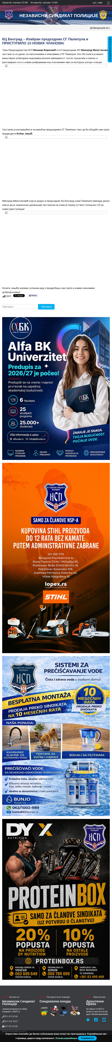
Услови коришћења (66, 1038)
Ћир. (100, 3)
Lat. (95, 3)
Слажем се (87, 1038)
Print (34, 296)
